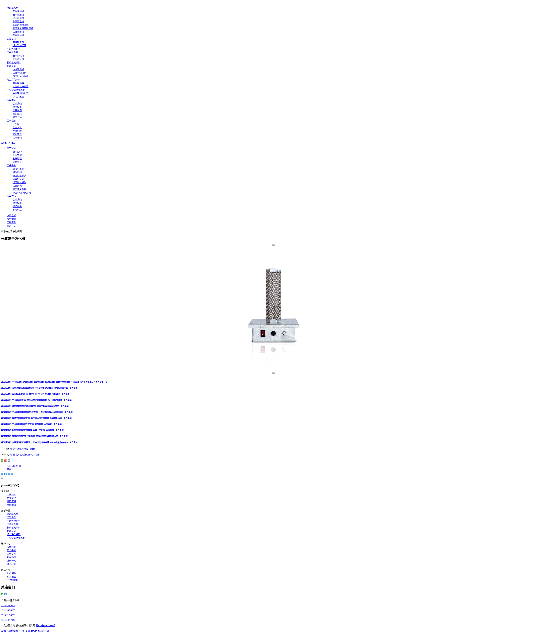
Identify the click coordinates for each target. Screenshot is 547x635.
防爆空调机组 (19, 73)
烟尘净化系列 (14, 79)
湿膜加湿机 (18, 42)
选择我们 (17, 103)
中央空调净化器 (20, 93)
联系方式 (11, 226)
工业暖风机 (18, 59)
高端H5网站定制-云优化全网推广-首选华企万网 (25, 631)
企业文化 (17, 127)
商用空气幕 (18, 56)
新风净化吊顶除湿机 (23, 28)
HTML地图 (12, 580)
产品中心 (11, 165)
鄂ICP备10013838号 (45, 625)
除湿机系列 (12, 8)
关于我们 (11, 121)
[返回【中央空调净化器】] (9, 460)
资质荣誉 (17, 134)
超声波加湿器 (19, 45)
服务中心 (11, 100)
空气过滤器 (18, 97)
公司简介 (17, 124)
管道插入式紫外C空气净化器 (24, 455)
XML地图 (12, 573)
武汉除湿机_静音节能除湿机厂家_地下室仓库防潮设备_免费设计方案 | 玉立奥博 (36, 418)
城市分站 (17, 117)
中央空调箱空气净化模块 (22, 449)
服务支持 (11, 196)
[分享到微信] (2, 460)
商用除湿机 (18, 15)
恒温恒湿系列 (14, 49)
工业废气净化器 (20, 86)
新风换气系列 (14, 62)
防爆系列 (11, 66)
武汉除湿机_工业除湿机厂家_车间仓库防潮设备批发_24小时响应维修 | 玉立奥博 (36, 400)
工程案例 (17, 110)
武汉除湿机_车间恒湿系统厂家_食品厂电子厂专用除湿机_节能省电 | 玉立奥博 (35, 394)
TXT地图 (11, 576)
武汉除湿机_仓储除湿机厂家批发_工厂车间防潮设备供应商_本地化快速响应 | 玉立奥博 (39, 442)
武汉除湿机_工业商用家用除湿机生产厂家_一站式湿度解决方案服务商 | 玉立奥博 (37, 412)
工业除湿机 (18, 11)
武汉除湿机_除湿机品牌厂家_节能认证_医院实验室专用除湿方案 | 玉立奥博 (34, 436)
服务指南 (17, 107)
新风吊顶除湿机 (20, 25)
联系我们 (17, 138)
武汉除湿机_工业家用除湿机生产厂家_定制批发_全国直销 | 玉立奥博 (31, 424)
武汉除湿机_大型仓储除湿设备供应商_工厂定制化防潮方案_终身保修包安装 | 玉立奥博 (39, 388)
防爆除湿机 (18, 32)
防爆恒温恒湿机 (20, 76)
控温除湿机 (18, 35)
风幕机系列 (12, 52)
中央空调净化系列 (16, 90)
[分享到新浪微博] (5, 460)
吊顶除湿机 (18, 21)
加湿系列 (11, 38)
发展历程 (17, 131)
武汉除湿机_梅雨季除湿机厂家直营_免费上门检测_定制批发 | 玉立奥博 (32, 430)
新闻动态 (17, 114)
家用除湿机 (18, 18)
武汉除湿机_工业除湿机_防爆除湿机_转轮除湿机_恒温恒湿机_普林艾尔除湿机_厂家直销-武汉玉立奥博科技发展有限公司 (54, 382)
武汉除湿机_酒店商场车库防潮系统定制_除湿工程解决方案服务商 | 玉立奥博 (35, 406)
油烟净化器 (18, 83)
